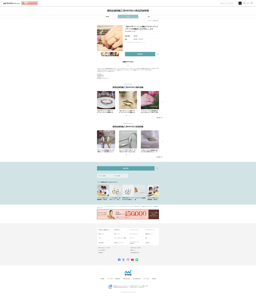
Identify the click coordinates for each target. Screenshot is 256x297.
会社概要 (102, 278)
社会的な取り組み (126, 278)
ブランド (117, 206)
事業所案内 (117, 278)
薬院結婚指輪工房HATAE (124, 206)
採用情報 (154, 278)
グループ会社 (146, 278)
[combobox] (229, 3)
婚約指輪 (135, 35)
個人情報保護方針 (137, 278)
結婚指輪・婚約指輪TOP (110, 206)
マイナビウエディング (101, 206)
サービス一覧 (109, 278)
